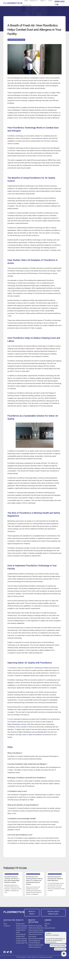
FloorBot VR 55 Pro (21, 928)
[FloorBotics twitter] (8, 952)
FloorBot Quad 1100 (21, 943)
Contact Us (26, 5)
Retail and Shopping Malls (35, 938)
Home (5, 924)
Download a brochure (53, 913)
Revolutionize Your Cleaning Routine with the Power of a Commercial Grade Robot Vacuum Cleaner (34, 880)
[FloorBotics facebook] (4, 952)
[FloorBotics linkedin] (11, 952)
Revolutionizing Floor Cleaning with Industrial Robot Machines (55, 878)
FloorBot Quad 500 (21, 938)
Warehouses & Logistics (35, 925)
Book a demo (32, 913)
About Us (47, 924)
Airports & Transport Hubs (35, 945)
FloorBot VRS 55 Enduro (20, 931)
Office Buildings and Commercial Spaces (34, 942)
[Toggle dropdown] (38, 0)
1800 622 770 (59, 3)
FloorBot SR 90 (20, 936)
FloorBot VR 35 (20, 924)
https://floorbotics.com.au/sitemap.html (33, 732)
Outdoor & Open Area (34, 947)
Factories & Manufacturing (36, 932)
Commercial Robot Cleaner (16, 39)
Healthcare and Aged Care (36, 928)
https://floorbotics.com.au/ (16, 724)
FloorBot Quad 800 (21, 941)
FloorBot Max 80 (20, 934)
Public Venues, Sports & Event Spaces (35, 935)
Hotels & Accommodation (35, 930)
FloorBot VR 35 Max (21, 926)
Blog (46, 926)
